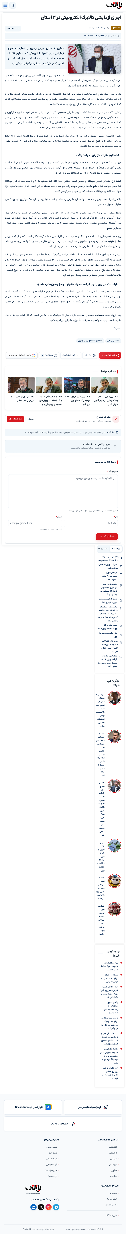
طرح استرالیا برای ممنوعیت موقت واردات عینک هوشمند (109, 966)
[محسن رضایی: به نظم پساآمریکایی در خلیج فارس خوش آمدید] (104, 385)
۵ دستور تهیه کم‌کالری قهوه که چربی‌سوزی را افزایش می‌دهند (100, 888)
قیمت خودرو (51, 1147)
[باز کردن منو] (5, 5)
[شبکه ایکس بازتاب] (41, 1207)
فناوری (114, 1170)
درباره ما (113, 1193)
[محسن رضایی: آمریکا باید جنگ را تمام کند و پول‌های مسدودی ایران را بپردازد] (49, 385)
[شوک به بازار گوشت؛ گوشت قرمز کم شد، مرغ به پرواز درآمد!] (114, 919)
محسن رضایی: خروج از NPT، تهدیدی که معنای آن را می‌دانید (77, 400)
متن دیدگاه (112, 471)
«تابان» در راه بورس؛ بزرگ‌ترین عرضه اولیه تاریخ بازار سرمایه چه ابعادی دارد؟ (108, 589)
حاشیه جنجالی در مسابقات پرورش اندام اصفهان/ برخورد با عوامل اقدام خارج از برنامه (109, 1056)
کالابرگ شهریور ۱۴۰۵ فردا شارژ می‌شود (108, 566)
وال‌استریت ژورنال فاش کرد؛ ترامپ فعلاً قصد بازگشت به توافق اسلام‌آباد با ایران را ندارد (99, 710)
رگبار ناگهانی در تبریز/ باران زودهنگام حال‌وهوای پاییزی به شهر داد (110, 1073)
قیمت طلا (53, 1152)
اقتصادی (113, 1147)
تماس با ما (112, 1199)
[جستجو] (12, 5)
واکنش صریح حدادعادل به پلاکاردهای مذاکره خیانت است (111, 1008)
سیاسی (113, 1158)
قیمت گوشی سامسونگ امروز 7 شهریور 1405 (108, 600)
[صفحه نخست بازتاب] (33, 1188)
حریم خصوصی (110, 1205)
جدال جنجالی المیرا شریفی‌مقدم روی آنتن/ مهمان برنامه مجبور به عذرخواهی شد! (109, 992)
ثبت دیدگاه (17, 419)
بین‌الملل (113, 1164)
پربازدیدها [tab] (116, 548)
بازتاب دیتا (52, 1176)
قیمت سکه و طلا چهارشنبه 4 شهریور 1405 (107, 627)
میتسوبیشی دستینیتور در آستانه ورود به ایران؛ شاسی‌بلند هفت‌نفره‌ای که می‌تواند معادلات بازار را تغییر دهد (108, 614)
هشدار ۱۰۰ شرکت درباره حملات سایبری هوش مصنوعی (109, 978)
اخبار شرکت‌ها (51, 1170)
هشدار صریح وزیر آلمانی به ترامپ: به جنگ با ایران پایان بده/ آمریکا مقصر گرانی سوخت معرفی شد (101, 809)
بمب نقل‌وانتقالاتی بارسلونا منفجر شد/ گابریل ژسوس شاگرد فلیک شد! (109, 646)
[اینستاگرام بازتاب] (48, 1207)
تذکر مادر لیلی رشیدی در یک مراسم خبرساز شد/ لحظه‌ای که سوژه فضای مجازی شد (109, 1039)
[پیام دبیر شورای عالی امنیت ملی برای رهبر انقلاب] (21, 385)
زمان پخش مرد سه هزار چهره (107, 635)
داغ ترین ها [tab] (103, 548)
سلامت (113, 1176)
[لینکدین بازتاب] (33, 1207)
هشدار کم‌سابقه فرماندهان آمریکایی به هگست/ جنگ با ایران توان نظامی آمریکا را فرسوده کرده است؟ (100, 754)
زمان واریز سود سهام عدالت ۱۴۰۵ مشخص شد (108, 558)
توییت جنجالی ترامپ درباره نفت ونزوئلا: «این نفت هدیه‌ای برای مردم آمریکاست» (109, 1023)
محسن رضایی (112, 340)
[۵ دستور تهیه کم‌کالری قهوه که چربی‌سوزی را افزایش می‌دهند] (114, 887)
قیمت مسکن (51, 1158)
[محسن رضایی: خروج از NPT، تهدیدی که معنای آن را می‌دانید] (77, 385)
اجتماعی (113, 1152)
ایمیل (59, 516)
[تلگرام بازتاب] (56, 1207)
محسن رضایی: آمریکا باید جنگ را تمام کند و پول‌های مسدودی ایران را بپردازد (50, 400)
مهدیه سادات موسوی (97, 28)
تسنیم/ (117, 329)
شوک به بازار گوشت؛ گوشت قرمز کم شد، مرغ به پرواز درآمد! (101, 920)
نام (116, 516)
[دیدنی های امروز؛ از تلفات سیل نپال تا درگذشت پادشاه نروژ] (114, 855)
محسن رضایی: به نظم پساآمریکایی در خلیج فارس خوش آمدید (106, 400)
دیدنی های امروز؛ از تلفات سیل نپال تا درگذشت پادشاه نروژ (100, 856)
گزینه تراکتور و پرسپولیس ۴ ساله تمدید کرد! (109, 576)
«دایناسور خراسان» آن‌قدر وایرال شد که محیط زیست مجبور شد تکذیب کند (107, 661)
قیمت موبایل (51, 1164)
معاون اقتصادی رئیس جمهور (89, 340)
